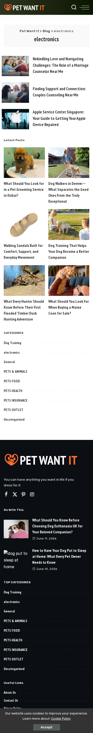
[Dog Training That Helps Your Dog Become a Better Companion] (69, 224)
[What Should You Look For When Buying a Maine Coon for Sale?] (69, 280)
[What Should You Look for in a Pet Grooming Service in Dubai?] (24, 162)
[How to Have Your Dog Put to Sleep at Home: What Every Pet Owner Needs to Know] (16, 559)
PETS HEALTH (13, 390)
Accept (47, 727)
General (9, 362)
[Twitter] (14, 494)
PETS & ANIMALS (15, 371)
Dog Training (12, 343)
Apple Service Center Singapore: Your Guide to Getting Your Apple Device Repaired (59, 118)
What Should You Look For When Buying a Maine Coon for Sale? (68, 307)
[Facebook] (6, 494)
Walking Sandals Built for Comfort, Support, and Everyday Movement (23, 251)
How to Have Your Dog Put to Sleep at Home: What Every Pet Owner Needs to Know (59, 556)
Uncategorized (14, 419)
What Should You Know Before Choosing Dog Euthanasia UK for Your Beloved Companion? (57, 525)
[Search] (74, 7)
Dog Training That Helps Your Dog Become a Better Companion (68, 251)
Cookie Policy (61, 718)
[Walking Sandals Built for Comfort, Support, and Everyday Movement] (24, 224)
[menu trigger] (84, 7)
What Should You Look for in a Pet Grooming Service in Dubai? (24, 189)
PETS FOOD (12, 381)
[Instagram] (32, 494)
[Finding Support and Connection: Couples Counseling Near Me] (15, 92)
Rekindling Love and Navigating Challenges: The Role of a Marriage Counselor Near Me (61, 65)
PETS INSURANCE (16, 400)
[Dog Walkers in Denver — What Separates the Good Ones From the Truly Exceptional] (69, 162)
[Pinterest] (23, 494)
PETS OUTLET (13, 410)
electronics (12, 352)
